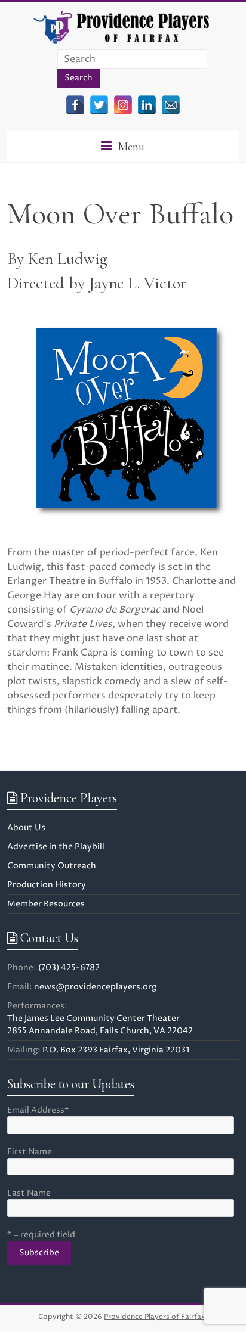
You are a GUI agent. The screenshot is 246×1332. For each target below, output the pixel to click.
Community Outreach (51, 865)
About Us (26, 827)
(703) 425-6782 (69, 967)
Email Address (38, 1110)
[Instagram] (123, 104)
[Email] (170, 104)
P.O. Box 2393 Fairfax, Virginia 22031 (115, 1049)
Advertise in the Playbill (55, 846)
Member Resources (46, 903)
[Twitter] (99, 104)
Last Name (29, 1193)
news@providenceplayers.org (95, 986)
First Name (29, 1151)
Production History (46, 884)
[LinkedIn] (146, 104)
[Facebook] (75, 104)
